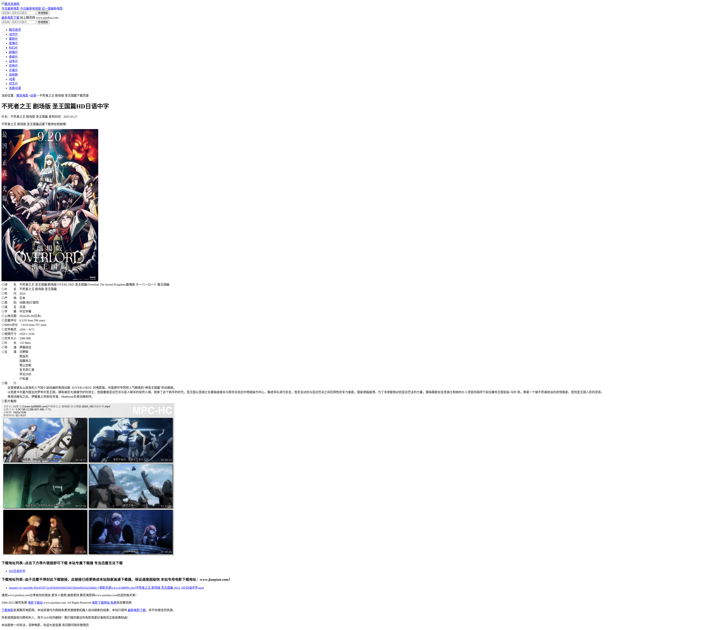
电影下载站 (35, 602)
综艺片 (13, 83)
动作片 (13, 34)
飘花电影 (22, 95)
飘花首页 (15, 29)
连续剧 (13, 74)
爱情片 (13, 43)
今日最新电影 (10, 8)
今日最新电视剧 (30, 8)
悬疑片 (13, 56)
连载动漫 (15, 88)
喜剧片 (13, 38)
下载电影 (7, 610)
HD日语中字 (17, 571)
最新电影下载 (10, 17)
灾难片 (13, 70)
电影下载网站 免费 (104, 602)
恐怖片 (13, 65)
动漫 (12, 79)
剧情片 (13, 52)
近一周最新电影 (52, 8)
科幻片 (13, 47)
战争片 (13, 61)
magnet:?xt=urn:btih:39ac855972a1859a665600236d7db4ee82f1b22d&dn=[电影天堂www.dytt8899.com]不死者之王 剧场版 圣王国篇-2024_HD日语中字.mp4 (106, 587)
